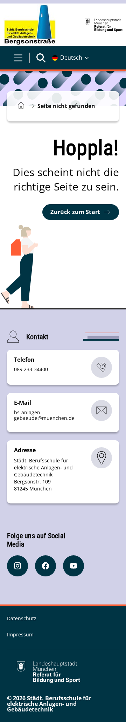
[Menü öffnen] (18, 57)
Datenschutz (21, 618)
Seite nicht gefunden (66, 106)
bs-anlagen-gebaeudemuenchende (44, 415)
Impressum (20, 634)
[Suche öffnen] (41, 57)
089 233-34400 (31, 369)
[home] (30, 25)
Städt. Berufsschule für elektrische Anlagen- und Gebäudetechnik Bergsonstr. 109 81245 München (43, 474)
